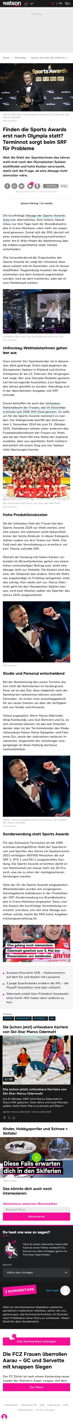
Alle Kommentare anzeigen (36, 1341)
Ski (52, 1018)
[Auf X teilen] (9, 1117)
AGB (65, 1405)
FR (60, 3)
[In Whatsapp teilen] (14, 186)
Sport (6, 58)
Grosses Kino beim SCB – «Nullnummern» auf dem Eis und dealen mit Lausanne (35, 975)
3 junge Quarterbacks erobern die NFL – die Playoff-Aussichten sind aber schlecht (37, 985)
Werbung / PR (29, 1405)
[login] (4, 1417)
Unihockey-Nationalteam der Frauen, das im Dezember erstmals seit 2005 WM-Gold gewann (34, 407)
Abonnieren (36, 1217)
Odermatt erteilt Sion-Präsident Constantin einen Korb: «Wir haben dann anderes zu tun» (37, 998)
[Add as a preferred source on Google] (51, 186)
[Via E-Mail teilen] (21, 186)
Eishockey (20, 58)
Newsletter (11, 1405)
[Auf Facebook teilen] (7, 186)
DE (53, 3)
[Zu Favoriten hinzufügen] (37, 186)
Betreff (7, 1265)
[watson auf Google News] (64, 186)
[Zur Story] (36, 1371)
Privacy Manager (45, 1410)
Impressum (53, 1405)
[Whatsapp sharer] (14, 1118)
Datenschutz (25, 1410)
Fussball (40, 1018)
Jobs (42, 1405)
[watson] (12, 3)
